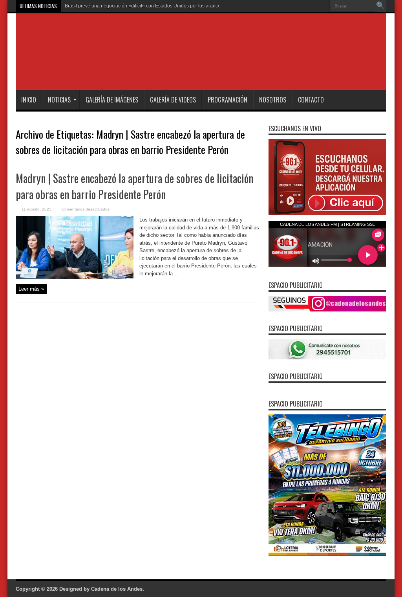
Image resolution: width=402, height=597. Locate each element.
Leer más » (31, 289)
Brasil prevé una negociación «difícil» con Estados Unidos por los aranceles (146, 6)
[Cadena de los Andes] (126, 70)
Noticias (59, 99)
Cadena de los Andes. (117, 589)
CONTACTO (311, 99)
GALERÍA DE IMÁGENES (112, 99)
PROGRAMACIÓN (227, 99)
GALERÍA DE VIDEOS (173, 99)
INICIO (28, 99)
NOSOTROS (272, 99)
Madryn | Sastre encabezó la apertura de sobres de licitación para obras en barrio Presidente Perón (134, 186)
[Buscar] (380, 6)
